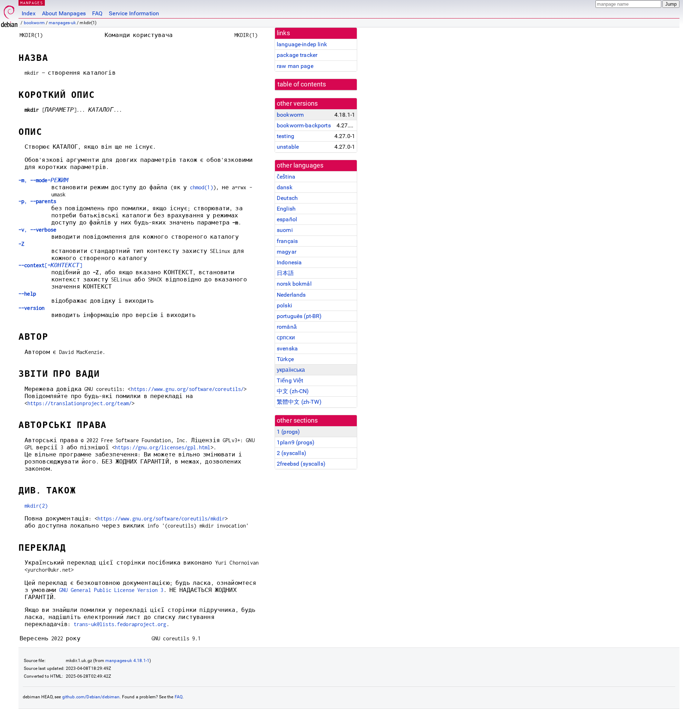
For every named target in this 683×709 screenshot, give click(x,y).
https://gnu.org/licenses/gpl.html (163, 447)
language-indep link (302, 44)
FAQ (97, 13)
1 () (288, 431)
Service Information (134, 13)
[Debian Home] (9, 14)
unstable (288, 146)
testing (285, 136)
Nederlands (291, 294)
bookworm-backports (304, 125)
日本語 (285, 273)
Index (29, 13)
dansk (284, 187)
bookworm (34, 22)
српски (286, 337)
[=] (50, 265)
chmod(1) (201, 187)
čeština (286, 176)
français (287, 241)
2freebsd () (301, 463)
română (287, 326)
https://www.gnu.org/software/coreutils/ (187, 389)
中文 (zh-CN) (293, 391)
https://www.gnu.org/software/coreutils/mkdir (161, 518)
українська (291, 369)
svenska (287, 348)
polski (284, 305)
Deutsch (287, 198)
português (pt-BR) (299, 316)
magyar (286, 251)
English (286, 208)
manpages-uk (62, 22)
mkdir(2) (36, 506)
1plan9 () (295, 442)
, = (43, 180)
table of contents (301, 84)
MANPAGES (31, 2)
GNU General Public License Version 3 (111, 590)
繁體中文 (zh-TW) (299, 401)
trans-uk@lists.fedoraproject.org (120, 624)
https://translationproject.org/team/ (79, 403)
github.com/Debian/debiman (91, 696)
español (287, 219)
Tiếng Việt (290, 380)
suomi (285, 230)
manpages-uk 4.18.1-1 (127, 660)
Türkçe (285, 359)
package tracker (297, 55)
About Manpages (64, 13)
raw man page (295, 66)
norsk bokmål (294, 283)
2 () (291, 453)
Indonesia (289, 262)
